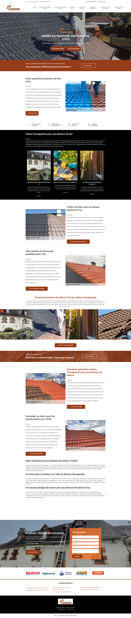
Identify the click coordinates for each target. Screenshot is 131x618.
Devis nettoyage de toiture (36, 288)
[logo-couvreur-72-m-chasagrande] (13, 8)
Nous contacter (73, 48)
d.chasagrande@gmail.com (32, 1)
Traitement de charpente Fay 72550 (62, 592)
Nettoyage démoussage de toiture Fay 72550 (37, 588)
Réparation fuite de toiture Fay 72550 (90, 589)
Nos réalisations (57, 48)
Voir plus (38, 192)
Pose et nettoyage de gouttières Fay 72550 (91, 587)
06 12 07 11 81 (101, 1)
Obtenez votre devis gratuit (77, 241)
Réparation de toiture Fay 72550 (62, 587)
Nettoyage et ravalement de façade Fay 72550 (38, 590)
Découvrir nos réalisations (65, 345)
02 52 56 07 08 (91, 1)
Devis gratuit (31, 113)
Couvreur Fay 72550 (59, 589)
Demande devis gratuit (35, 453)
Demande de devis (75, 406)
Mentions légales (73, 615)
